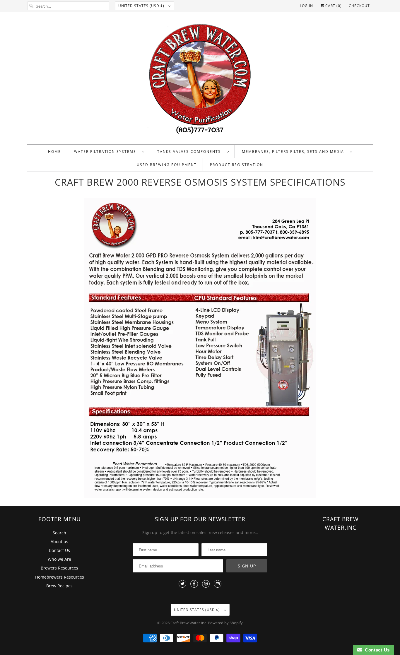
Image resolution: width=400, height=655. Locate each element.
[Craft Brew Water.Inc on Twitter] (182, 584)
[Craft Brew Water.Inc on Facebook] (194, 584)
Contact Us (59, 550)
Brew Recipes (59, 586)
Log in (306, 5)
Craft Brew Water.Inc (188, 622)
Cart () (333, 5)
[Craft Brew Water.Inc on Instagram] (206, 584)
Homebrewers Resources (59, 577)
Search (59, 533)
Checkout (359, 5)
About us (59, 541)
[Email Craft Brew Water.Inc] (217, 584)
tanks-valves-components (190, 151)
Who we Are (59, 559)
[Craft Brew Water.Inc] (200, 79)
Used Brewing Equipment (167, 164)
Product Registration (236, 164)
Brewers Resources (59, 568)
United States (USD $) (141, 5)
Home (54, 151)
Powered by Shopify (225, 622)
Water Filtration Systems (106, 151)
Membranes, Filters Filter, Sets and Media (294, 151)
